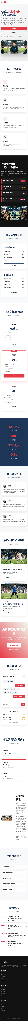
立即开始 (14, 344)
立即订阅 (14, 376)
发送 (23, 704)
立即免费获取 (14, 645)
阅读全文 (7, 577)
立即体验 (14, 28)
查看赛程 (14, 32)
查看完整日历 (14, 265)
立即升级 (14, 406)
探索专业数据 (14, 292)
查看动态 (7, 612)
